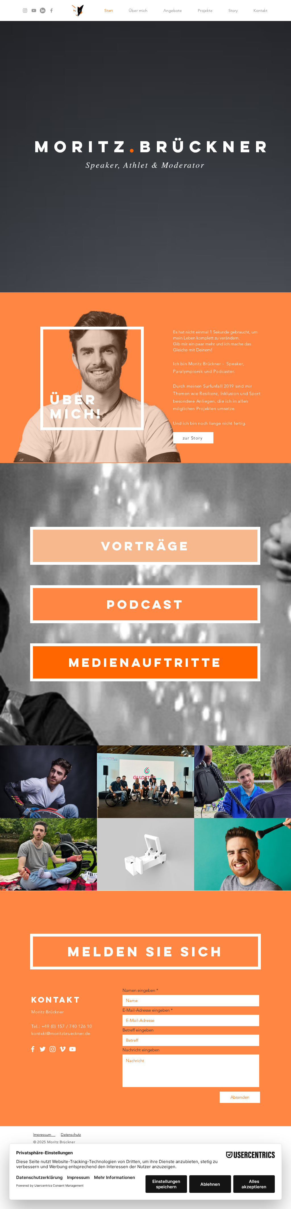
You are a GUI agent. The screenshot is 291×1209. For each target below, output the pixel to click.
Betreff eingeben (137, 1030)
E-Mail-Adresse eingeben (146, 1010)
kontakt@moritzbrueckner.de (60, 1033)
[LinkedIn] (42, 10)
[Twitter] (43, 1049)
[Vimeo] (62, 1049)
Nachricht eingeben (140, 1050)
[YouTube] (34, 10)
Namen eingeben (138, 990)
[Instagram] (25, 10)
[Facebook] (51, 10)
